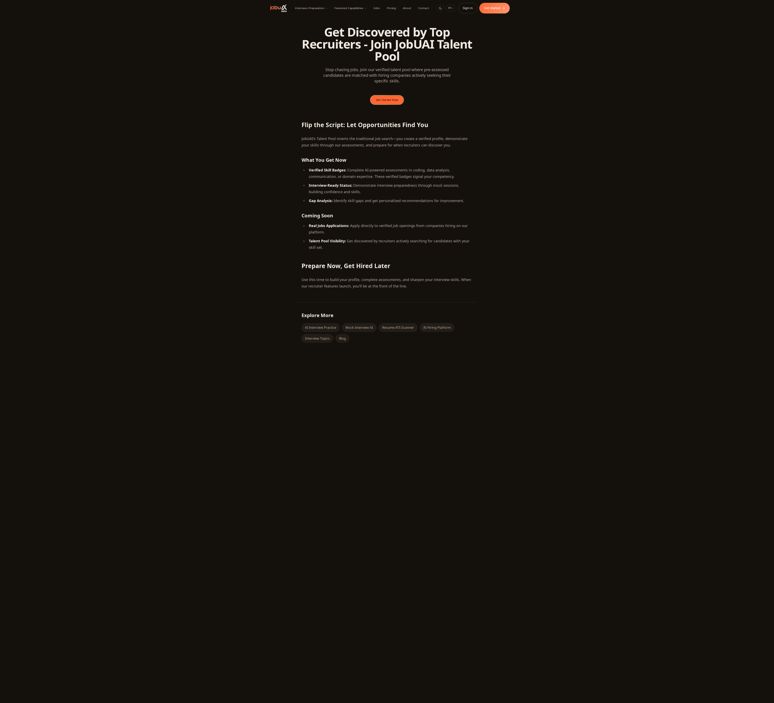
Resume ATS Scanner (398, 327)
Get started (494, 8)
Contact (423, 8)
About (407, 8)
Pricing (391, 8)
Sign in (468, 8)
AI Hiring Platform (437, 327)
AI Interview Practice (320, 327)
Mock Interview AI (359, 327)
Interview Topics (317, 338)
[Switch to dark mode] (440, 8)
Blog (342, 338)
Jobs (376, 8)
